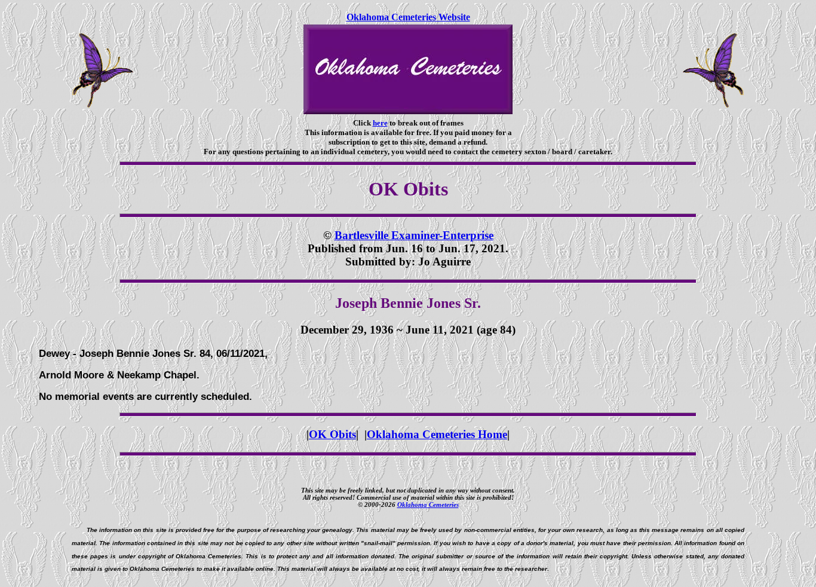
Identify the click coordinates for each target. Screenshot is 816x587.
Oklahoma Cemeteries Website (408, 17)
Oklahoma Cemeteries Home (437, 434)
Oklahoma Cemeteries (428, 504)
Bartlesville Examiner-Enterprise (414, 235)
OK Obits (332, 434)
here (380, 122)
